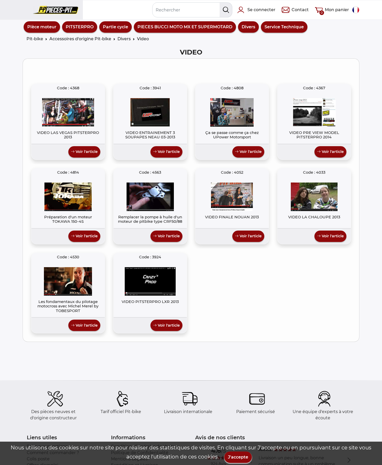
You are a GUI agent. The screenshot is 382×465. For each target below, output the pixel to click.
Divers (248, 26)
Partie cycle (115, 26)
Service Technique (284, 26)
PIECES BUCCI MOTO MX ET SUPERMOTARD (184, 26)
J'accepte (238, 457)
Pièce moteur (41, 26)
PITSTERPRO (80, 26)
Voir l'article (86, 151)
